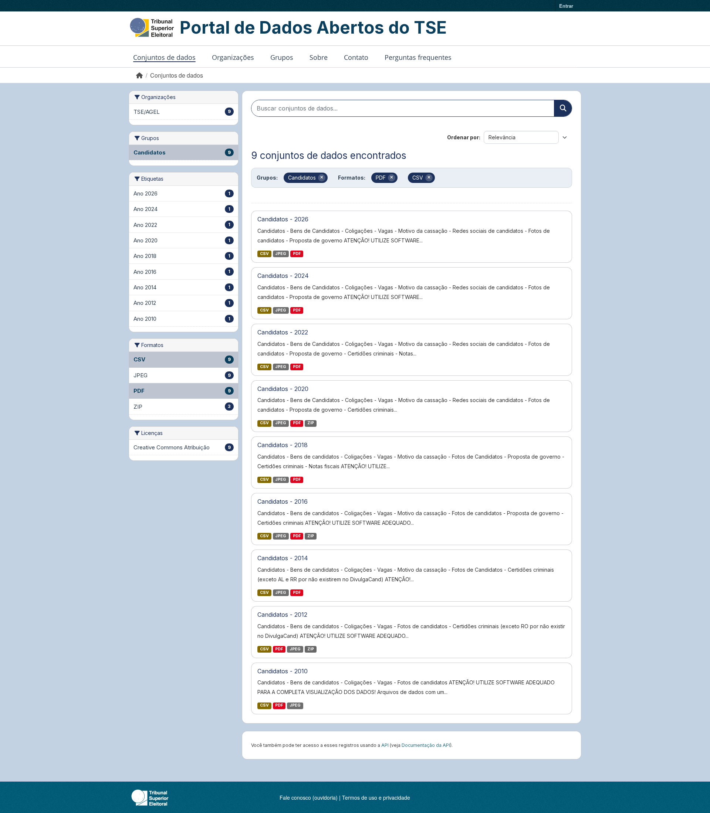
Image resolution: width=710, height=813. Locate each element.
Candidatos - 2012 (282, 614)
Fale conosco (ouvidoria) (309, 797)
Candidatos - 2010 (282, 671)
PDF (297, 253)
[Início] (139, 75)
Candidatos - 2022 (282, 332)
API (385, 745)
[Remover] (321, 177)
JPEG (280, 253)
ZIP (310, 423)
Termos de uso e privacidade (376, 797)
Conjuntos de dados (164, 57)
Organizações (233, 57)
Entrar (566, 5)
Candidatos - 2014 (282, 558)
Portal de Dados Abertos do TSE (313, 27)
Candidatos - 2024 (283, 275)
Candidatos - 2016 (282, 501)
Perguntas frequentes (418, 57)
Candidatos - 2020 (282, 388)
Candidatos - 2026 (282, 219)
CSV (264, 253)
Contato (356, 57)
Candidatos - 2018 (282, 445)
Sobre (319, 57)
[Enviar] (563, 108)
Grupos (281, 57)
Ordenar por (463, 137)
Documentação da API (426, 745)
